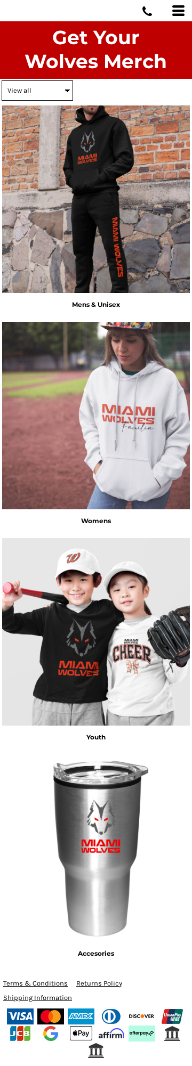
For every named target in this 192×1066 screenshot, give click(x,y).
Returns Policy (99, 983)
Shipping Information (37, 998)
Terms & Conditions (35, 983)
